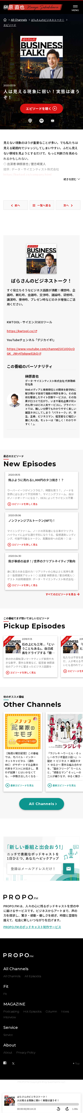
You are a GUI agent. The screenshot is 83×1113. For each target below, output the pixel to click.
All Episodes (33, 976)
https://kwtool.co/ (21, 331)
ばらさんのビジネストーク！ (47, 19)
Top (77, 1063)
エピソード (9, 25)
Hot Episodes (32, 1011)
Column (51, 1011)
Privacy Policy (25, 1052)
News (65, 1011)
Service (10, 1027)
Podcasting (11, 1011)
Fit (6, 986)
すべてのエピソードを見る (61, 594)
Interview (9, 1017)
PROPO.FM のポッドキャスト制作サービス (32, 927)
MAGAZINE (14, 1004)
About (9, 1045)
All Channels (19, 19)
